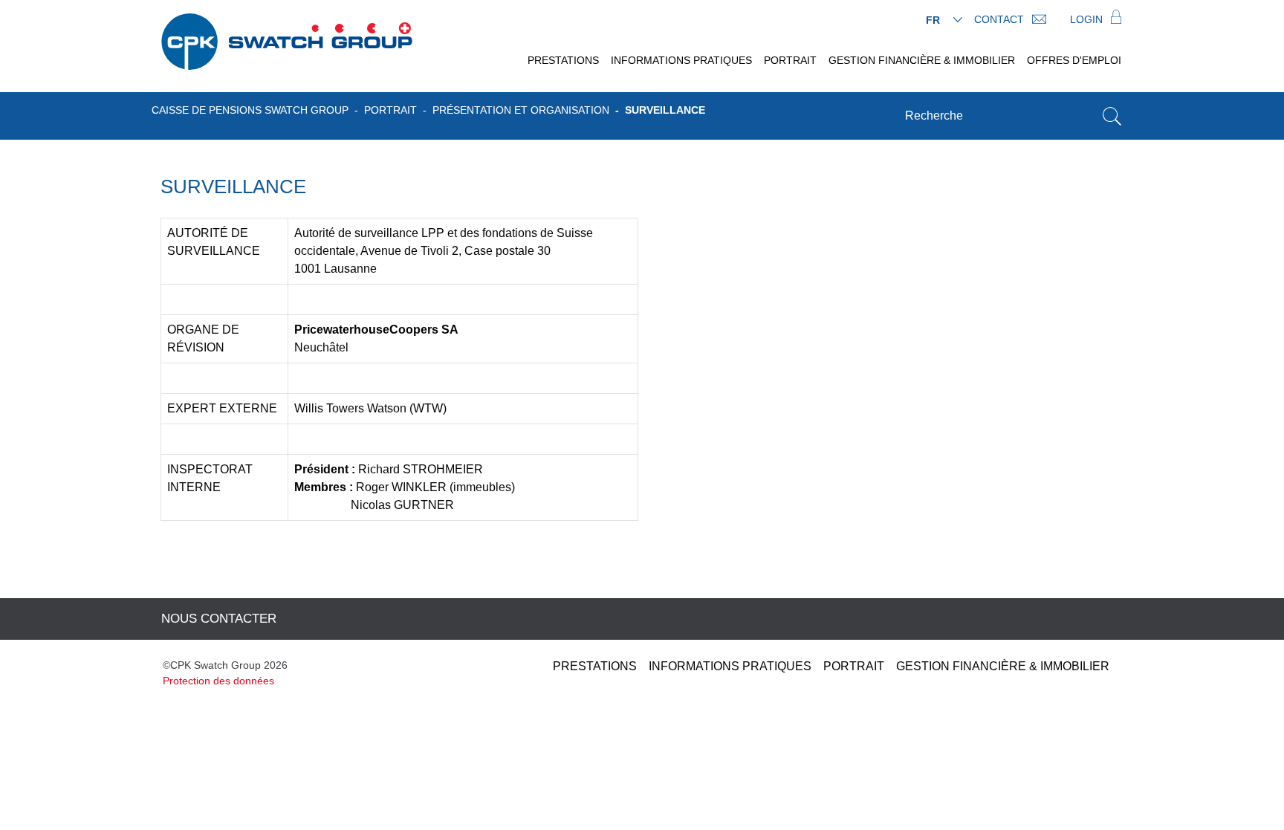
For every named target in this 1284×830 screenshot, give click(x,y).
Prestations (563, 60)
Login (1088, 19)
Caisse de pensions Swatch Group (250, 110)
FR (933, 20)
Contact (1000, 19)
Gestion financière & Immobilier (922, 60)
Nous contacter (218, 619)
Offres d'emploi (1074, 60)
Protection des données (218, 681)
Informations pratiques (681, 60)
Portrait (790, 60)
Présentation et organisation (520, 110)
